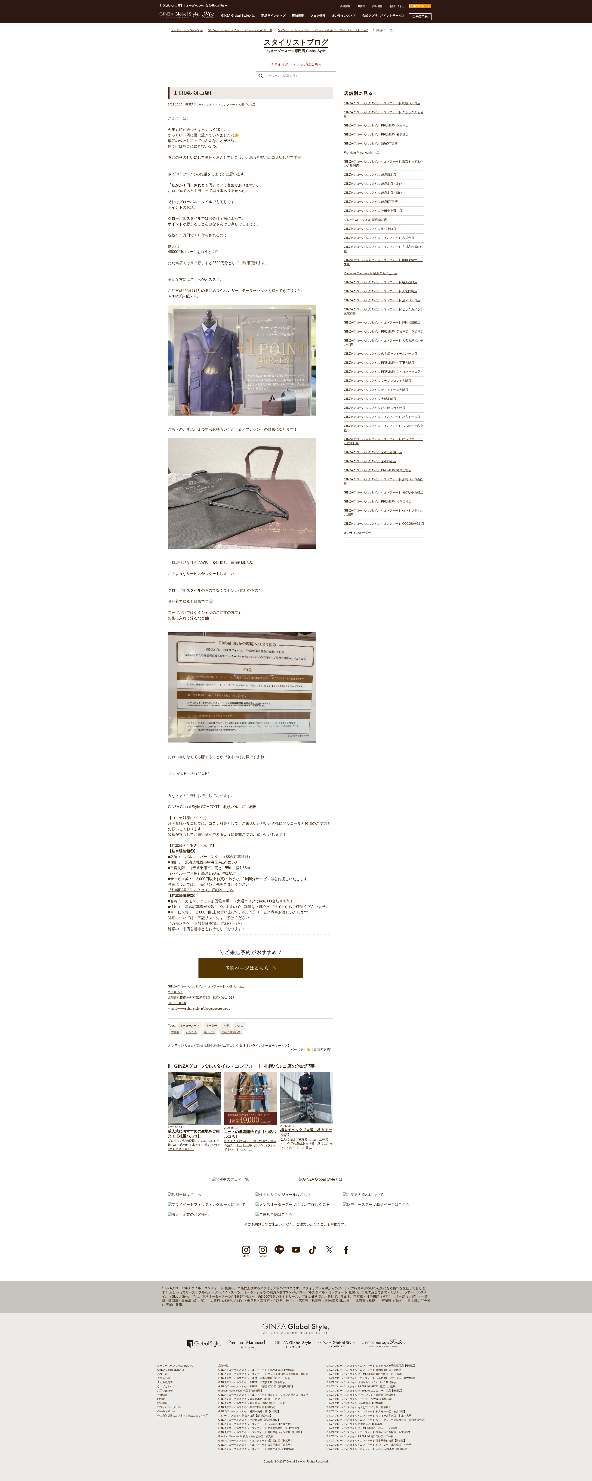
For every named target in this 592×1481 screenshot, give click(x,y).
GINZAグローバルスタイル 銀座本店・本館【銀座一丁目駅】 (253, 1403)
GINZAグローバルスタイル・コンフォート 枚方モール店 (382, 417)
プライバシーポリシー (170, 1407)
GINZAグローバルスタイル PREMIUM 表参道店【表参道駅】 (253, 1382)
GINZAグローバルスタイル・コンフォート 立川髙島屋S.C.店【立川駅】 (259, 1428)
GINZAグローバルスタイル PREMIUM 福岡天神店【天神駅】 (361, 1436)
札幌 (226, 1025)
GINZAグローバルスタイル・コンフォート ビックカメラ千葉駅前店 (383, 311)
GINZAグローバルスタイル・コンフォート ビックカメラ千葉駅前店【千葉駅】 (371, 1365)
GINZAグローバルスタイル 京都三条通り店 (373, 452)
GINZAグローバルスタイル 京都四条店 (370, 461)
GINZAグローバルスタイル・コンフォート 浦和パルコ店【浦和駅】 (257, 1448)
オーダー (211, 1025)
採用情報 (377, 6)
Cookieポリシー (166, 1411)
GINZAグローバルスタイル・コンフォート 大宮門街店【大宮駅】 (255, 1444)
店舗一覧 (162, 1374)
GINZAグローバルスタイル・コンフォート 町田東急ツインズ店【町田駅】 (260, 1432)
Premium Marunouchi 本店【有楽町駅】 (240, 1390)
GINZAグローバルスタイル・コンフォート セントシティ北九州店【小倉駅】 (370, 1444)
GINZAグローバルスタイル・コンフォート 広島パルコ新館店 (383, 481)
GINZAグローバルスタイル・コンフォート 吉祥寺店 (379, 238)
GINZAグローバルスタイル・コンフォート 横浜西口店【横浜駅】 (255, 1440)
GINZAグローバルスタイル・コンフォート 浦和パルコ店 (382, 300)
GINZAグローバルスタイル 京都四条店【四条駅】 (355, 1423)
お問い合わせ (397, 6)
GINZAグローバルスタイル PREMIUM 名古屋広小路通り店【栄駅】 (365, 1374)
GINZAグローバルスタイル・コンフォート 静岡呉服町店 (382, 322)
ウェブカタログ (166, 1386)
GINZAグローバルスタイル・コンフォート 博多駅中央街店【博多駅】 (366, 1440)
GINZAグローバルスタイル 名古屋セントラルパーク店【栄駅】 (363, 1382)
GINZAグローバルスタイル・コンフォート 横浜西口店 (380, 282)
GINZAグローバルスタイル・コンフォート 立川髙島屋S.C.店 (383, 249)
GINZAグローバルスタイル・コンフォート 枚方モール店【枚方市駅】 (366, 1411)
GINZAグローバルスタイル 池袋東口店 (370, 229)
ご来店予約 (420, 16)
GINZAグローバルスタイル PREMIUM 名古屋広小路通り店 (383, 331)
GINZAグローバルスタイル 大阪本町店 (370, 399)
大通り (175, 1032)
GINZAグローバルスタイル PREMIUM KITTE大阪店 (379, 362)
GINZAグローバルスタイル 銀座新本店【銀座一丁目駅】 (250, 1399)
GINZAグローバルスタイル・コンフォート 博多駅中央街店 (383, 492)
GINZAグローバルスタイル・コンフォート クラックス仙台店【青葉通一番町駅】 (264, 1374)
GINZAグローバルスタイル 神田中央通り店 (373, 211)
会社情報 (345, 6)
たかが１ (191, 1032)
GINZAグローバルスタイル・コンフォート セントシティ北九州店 (383, 512)
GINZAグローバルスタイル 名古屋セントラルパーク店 (380, 353)
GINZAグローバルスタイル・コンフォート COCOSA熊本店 (384, 523)
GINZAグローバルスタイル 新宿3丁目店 (371, 143)
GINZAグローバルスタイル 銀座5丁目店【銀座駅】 (247, 1407)
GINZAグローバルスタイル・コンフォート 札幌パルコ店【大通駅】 (257, 1369)
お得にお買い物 (230, 1032)
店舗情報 (298, 15)
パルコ (239, 1025)
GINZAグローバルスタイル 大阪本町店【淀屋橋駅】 (356, 1403)
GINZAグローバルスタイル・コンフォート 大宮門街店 (380, 291)
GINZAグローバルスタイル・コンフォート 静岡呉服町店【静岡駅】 (365, 1369)
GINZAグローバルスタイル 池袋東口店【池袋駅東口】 (249, 1419)
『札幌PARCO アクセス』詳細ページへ (201, 890)
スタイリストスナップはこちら (296, 64)
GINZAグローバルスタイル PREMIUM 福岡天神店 (377, 501)
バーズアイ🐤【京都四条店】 (311, 1050)
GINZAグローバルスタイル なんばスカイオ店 (374, 408)
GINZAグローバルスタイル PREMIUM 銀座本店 (376, 125)
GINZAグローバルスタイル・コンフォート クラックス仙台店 (383, 114)
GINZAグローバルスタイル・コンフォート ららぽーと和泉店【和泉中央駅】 (370, 1415)
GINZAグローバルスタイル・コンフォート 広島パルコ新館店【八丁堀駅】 (369, 1432)
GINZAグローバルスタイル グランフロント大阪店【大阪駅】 (361, 1394)
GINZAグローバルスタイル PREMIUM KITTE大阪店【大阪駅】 (362, 1386)
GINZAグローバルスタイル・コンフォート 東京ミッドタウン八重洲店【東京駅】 (264, 1394)
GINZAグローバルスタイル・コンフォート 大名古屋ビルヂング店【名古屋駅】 (371, 1378)
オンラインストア (344, 15)
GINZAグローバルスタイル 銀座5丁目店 (371, 202)
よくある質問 (165, 1382)
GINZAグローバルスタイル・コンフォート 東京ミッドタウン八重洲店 (383, 163)
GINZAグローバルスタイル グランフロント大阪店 (377, 381)
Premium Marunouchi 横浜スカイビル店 (370, 273)
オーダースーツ (189, 1025)
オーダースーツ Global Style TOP (176, 1365)
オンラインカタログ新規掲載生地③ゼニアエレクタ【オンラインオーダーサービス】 (229, 1045)
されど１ (209, 1032)
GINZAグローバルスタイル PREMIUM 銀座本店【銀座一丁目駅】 (255, 1378)
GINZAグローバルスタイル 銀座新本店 (370, 174)
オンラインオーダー (357, 532)
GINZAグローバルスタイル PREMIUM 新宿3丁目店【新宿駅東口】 (256, 1386)
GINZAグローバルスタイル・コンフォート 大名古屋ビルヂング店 (383, 342)
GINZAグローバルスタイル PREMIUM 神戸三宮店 (377, 470)
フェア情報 (317, 15)
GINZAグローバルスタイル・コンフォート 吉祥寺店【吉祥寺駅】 (255, 1423)
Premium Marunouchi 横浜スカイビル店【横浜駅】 (247, 1436)
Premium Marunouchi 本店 (361, 152)
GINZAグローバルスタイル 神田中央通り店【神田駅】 (249, 1411)
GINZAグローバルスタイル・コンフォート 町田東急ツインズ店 (383, 262)
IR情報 (361, 6)
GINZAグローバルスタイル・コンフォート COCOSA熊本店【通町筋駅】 (368, 1448)
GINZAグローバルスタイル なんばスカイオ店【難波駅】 (359, 1407)
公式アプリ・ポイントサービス (383, 15)
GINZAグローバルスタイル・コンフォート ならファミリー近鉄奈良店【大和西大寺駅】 (377, 1419)
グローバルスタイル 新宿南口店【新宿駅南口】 (245, 1415)
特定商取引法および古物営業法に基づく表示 (182, 1415)
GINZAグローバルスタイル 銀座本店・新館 (373, 192)
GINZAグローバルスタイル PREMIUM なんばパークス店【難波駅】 (365, 1390)
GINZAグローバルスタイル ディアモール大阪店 (376, 390)
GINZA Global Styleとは (238, 15)
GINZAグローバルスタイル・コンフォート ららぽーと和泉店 (383, 428)
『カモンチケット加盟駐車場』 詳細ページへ (205, 923)
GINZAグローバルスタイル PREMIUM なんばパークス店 (382, 371)
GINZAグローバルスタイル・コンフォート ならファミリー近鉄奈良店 (383, 441)
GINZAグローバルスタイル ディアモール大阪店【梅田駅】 (360, 1399)
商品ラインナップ (273, 15)
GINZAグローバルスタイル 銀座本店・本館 (373, 183)
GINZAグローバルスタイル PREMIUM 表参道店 (376, 134)
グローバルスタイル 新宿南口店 (365, 220)
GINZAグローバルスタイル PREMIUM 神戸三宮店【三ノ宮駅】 (362, 1428)
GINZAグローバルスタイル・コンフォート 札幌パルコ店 (382, 103)
